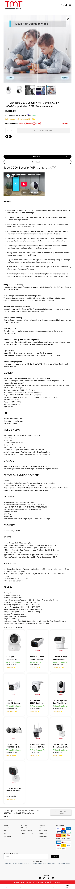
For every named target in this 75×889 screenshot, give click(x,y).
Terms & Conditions (26, 830)
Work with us (7, 836)
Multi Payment (43, 830)
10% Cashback (52, 887)
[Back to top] (3, 865)
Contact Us (7, 828)
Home (7, 887)
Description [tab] (37, 157)
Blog (5, 833)
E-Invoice (23, 833)
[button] (32, 833)
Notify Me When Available (43, 131)
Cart (37, 887)
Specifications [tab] (37, 162)
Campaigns (22, 887)
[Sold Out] (14, 642)
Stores (5, 830)
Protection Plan (43, 833)
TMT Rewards (42, 828)
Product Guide (43, 836)
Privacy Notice (25, 828)
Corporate (41, 839)
